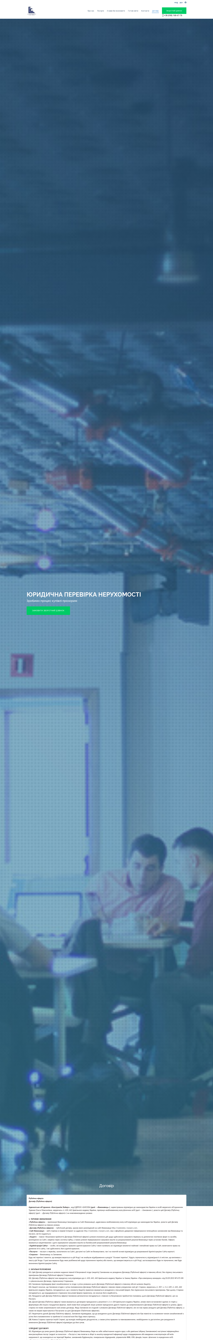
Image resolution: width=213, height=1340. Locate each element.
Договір (155, 11)
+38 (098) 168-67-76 (173, 15)
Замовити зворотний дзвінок (48, 611)
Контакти (145, 11)
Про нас (91, 11)
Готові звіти (133, 11)
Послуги (100, 11)
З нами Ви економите (116, 11)
